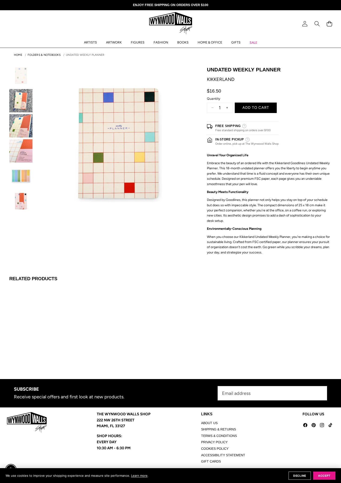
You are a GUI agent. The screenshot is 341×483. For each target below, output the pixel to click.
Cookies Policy (214, 448)
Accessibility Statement (223, 455)
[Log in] (304, 24)
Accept (324, 475)
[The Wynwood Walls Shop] (170, 24)
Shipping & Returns (218, 429)
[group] (20, 75)
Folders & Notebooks (44, 55)
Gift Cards (211, 461)
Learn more (139, 475)
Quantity (213, 99)
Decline (299, 475)
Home (18, 55)
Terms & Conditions (219, 436)
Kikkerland (221, 79)
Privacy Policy (214, 442)
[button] (317, 24)
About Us (209, 423)
